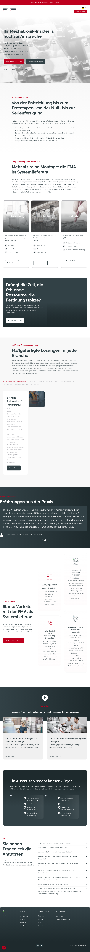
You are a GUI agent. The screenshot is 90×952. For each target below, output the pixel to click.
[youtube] (37, 945)
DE (85, 8)
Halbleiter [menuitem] (49, 381)
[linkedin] (41, 945)
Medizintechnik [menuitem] (7, 384)
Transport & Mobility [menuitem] (22, 384)
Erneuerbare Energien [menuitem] (36, 381)
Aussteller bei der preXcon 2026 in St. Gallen (45, 2)
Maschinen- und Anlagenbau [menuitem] (65, 381)
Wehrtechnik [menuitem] (35, 384)
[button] (42, 539)
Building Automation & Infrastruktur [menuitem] (14, 381)
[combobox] (84, 8)
